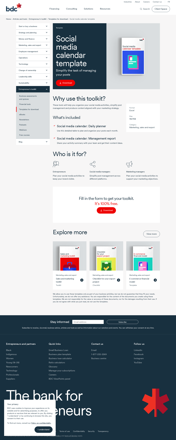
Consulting (71, 8)
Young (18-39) (12, 362)
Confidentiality (79, 431)
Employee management (28, 51)
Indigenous (11, 354)
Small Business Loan (58, 350)
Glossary (53, 366)
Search (146, 8)
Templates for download (58, 19)
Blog (20, 142)
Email (94, 350)
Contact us (157, 2)
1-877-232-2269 (99, 354)
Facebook (139, 354)
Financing (54, 8)
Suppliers (10, 378)
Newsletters (24, 120)
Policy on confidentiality (41, 423)
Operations (23, 58)
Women (10, 358)
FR (169, 2)
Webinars (23, 130)
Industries (128, 2)
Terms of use (64, 431)
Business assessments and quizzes (28, 97)
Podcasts (22, 125)
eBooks (22, 114)
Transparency (103, 431)
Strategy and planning (27, 33)
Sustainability (24, 83)
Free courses (24, 135)
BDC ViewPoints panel (59, 378)
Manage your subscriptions (62, 370)
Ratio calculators (57, 362)
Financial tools (25, 104)
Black (8, 350)
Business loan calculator (60, 358)
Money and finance (27, 39)
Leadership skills (25, 77)
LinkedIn (138, 350)
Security (91, 431)
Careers (146, 2)
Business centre (98, 358)
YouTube (138, 362)
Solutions (88, 8)
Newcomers (12, 366)
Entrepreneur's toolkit (37, 19)
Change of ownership (27, 70)
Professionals (12, 374)
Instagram (139, 358)
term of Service (71, 436)
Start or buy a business (28, 26)
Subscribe (123, 322)
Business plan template (60, 354)
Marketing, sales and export (30, 45)
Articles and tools (20, 19)
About (137, 2)
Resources (105, 8)
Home (8, 19)
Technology (23, 64)
